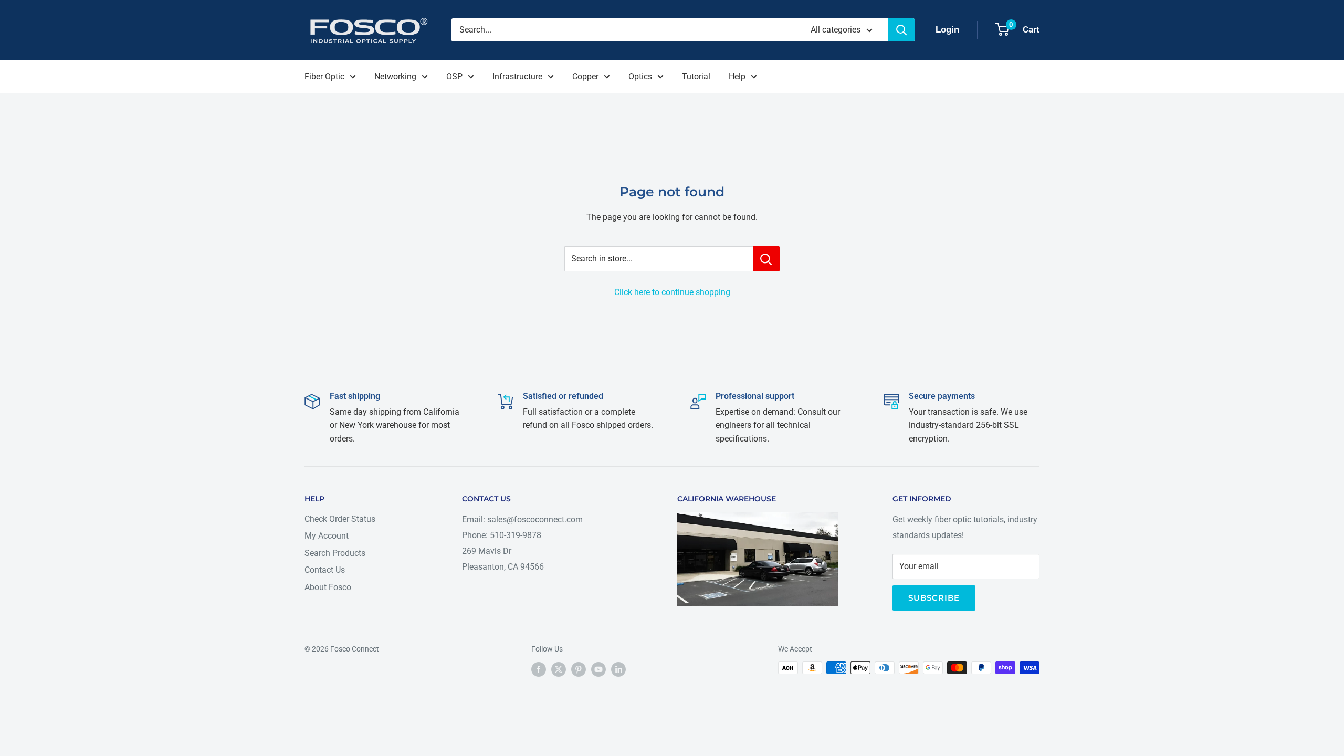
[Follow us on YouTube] (598, 669)
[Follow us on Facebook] (538, 669)
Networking (395, 76)
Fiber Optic (324, 76)
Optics (640, 76)
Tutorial (696, 76)
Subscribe (934, 598)
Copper (585, 76)
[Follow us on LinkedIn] (618, 669)
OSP (454, 76)
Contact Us (324, 570)
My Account (326, 536)
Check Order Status (339, 519)
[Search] (901, 29)
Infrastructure (517, 76)
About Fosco (327, 587)
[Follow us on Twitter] (558, 669)
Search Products (334, 553)
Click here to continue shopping (672, 292)
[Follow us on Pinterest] (578, 669)
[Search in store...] (766, 258)
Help (737, 76)
